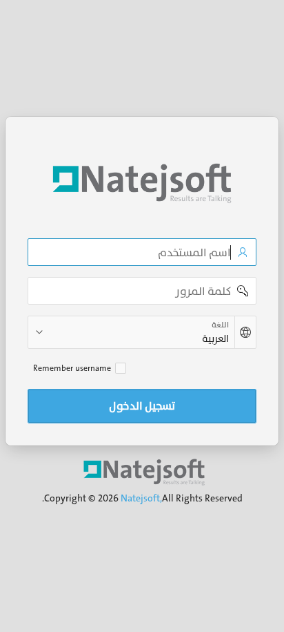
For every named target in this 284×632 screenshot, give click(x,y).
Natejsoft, (141, 498)
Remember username (72, 368)
